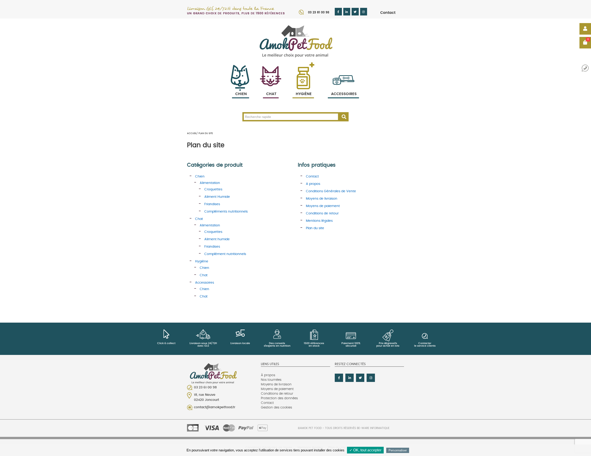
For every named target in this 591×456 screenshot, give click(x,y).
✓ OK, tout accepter (365, 450)
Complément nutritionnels (225, 254)
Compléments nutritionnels (226, 211)
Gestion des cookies (276, 407)
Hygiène (304, 94)
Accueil (191, 133)
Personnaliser (398, 450)
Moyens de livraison (321, 198)
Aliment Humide (217, 196)
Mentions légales (319, 220)
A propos (313, 184)
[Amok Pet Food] (295, 41)
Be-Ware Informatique (373, 428)
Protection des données (279, 398)
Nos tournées (271, 379)
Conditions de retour (322, 213)
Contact (387, 13)
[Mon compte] (585, 29)
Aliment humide (217, 239)
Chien (241, 94)
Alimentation (210, 183)
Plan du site (315, 228)
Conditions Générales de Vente (331, 191)
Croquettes (213, 189)
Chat (271, 94)
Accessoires (344, 94)
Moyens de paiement (323, 206)
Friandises (212, 204)
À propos (268, 375)
